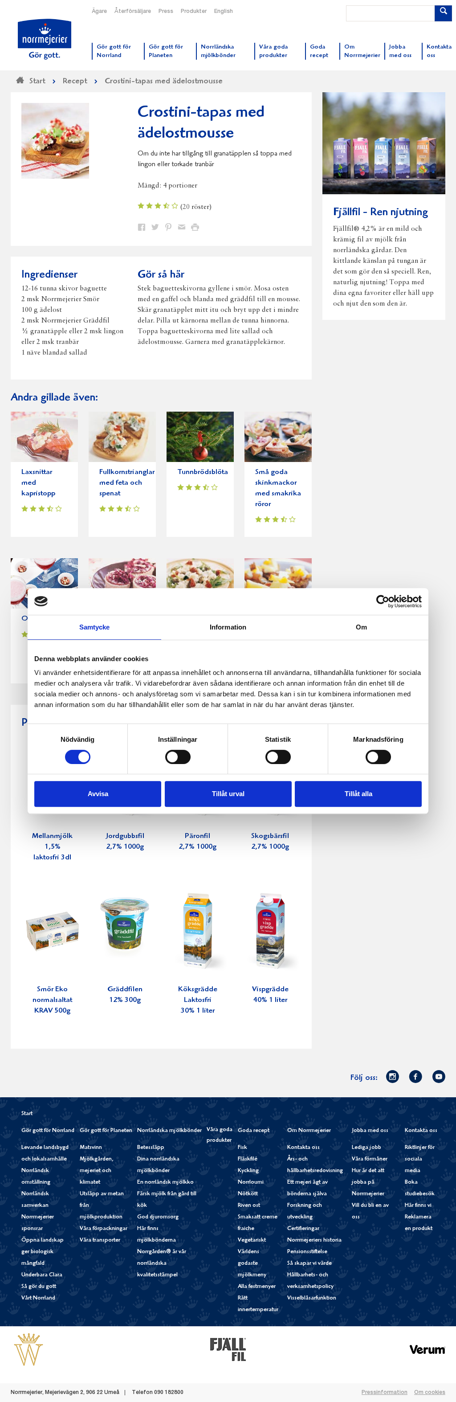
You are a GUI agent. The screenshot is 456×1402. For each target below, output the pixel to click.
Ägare (99, 11)
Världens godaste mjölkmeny (252, 1263)
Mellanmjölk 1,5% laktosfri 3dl (52, 847)
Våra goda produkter (219, 1135)
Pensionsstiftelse (307, 1252)
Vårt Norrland (38, 1298)
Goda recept (253, 1131)
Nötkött (248, 1194)
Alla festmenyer (257, 1287)
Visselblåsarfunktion (311, 1298)
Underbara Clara (41, 1275)
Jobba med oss (370, 1131)
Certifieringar (303, 1229)
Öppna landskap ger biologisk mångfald (42, 1252)
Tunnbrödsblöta (202, 472)
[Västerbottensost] (28, 1349)
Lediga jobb (366, 1148)
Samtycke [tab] (94, 627)
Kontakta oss (303, 1148)
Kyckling (248, 1171)
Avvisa (98, 793)
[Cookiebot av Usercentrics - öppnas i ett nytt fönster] (383, 601)
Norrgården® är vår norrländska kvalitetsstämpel (161, 1263)
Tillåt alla (358, 793)
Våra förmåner (369, 1159)
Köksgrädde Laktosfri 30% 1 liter (197, 1000)
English (223, 11)
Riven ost (249, 1206)
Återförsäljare (132, 11)
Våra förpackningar (103, 1229)
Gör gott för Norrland (47, 1131)
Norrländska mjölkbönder (169, 1131)
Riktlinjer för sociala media (420, 1159)
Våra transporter (100, 1240)
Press (166, 11)
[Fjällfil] (228, 1349)
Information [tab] (228, 627)
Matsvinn (91, 1148)
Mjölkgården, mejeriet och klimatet (97, 1171)
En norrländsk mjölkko (165, 1182)
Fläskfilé (247, 1159)
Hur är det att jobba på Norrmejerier (368, 1182)
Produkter (194, 11)
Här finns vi (418, 1206)
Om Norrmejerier (309, 1131)
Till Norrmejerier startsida (44, 39)
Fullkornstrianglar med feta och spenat (127, 483)
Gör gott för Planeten (106, 1131)
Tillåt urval (228, 793)
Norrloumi (251, 1182)
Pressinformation (384, 1392)
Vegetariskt (252, 1240)
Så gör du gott (38, 1287)
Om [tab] (361, 627)
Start (27, 1114)
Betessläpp (150, 1148)
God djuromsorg (158, 1217)
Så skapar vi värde (309, 1264)
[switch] (178, 756)
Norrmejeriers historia (314, 1240)
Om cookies (429, 1392)
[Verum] (427, 1349)
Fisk (242, 1148)
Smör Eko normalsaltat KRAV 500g (52, 1000)
